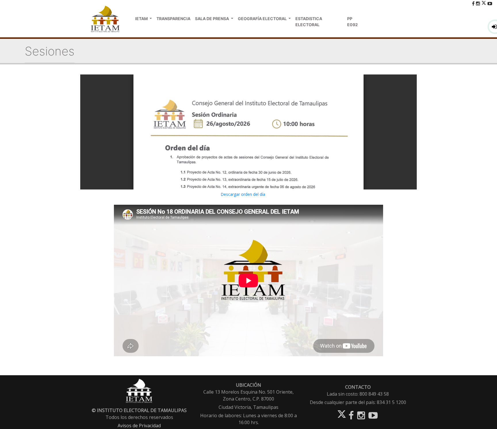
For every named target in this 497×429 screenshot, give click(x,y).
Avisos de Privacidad (139, 425)
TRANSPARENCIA (173, 18)
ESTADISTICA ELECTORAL (308, 21)
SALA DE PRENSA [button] (212, 18)
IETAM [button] (142, 18)
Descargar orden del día (243, 194)
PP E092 (352, 21)
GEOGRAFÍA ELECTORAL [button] (263, 18)
